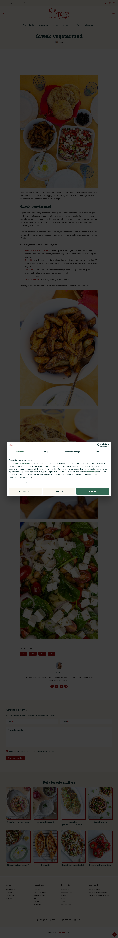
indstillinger (92, 472)
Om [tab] (97, 452)
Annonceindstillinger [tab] (72, 452)
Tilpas (57, 491)
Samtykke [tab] (20, 452)
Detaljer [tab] (46, 452)
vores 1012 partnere (22, 463)
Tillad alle (93, 491)
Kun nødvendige (25, 491)
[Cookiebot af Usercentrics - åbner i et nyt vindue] (99, 445)
